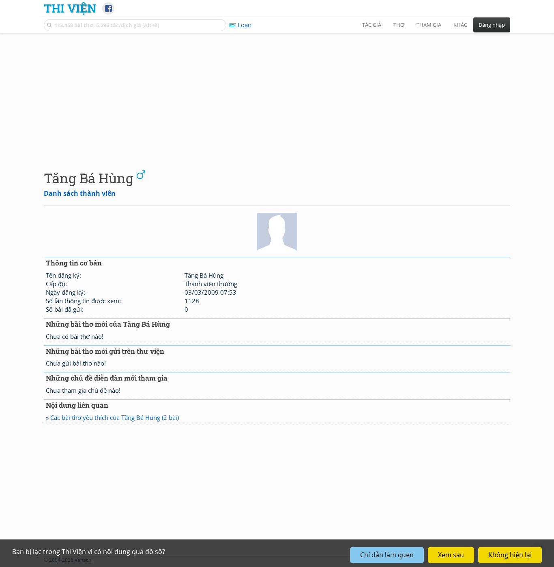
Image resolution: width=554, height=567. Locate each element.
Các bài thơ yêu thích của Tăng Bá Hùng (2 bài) (114, 417)
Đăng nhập (492, 24)
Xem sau (451, 554)
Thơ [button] (398, 24)
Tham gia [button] (429, 24)
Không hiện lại (510, 554)
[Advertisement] (277, 95)
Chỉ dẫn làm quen (387, 554)
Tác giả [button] (371, 24)
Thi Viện (70, 8)
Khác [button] (460, 24)
